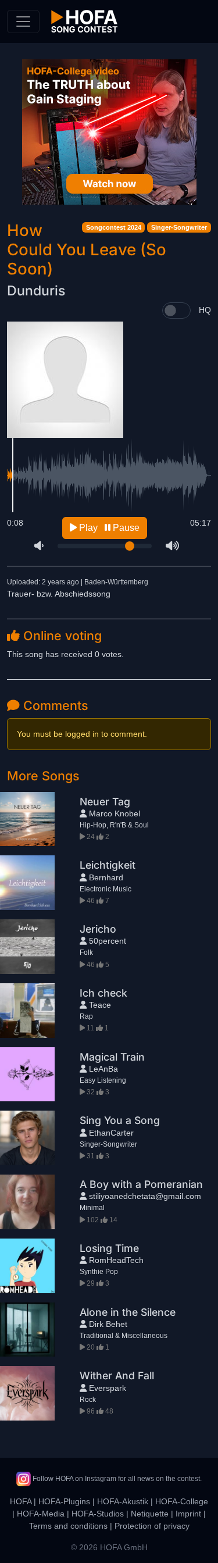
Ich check (103, 993)
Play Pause (108, 528)
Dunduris (36, 291)
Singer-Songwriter (179, 227)
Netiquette (150, 1513)
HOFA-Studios (98, 1513)
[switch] (176, 310)
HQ (205, 310)
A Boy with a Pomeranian (141, 1184)
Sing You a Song (120, 1120)
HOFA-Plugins (64, 1501)
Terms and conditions (68, 1525)
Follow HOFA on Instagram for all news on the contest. (116, 1479)
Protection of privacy (152, 1525)
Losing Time (109, 1248)
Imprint (188, 1513)
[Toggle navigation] (23, 21)
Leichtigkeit (107, 865)
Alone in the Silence (128, 1312)
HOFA (20, 1501)
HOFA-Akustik (122, 1501)
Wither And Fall (117, 1375)
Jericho (98, 929)
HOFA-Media (41, 1513)
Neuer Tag (105, 801)
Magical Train (112, 1057)
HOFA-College (181, 1501)
